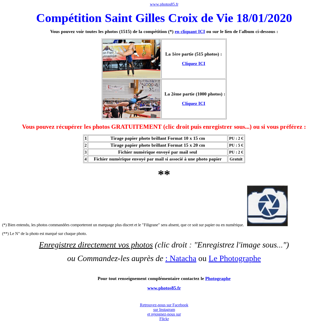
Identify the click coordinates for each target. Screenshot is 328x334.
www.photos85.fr (164, 4)
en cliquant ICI (190, 31)
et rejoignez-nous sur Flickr (164, 316)
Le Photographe (235, 258)
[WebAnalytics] (164, 297)
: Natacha (180, 258)
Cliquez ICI (193, 63)
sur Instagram (164, 309)
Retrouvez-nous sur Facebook (164, 305)
